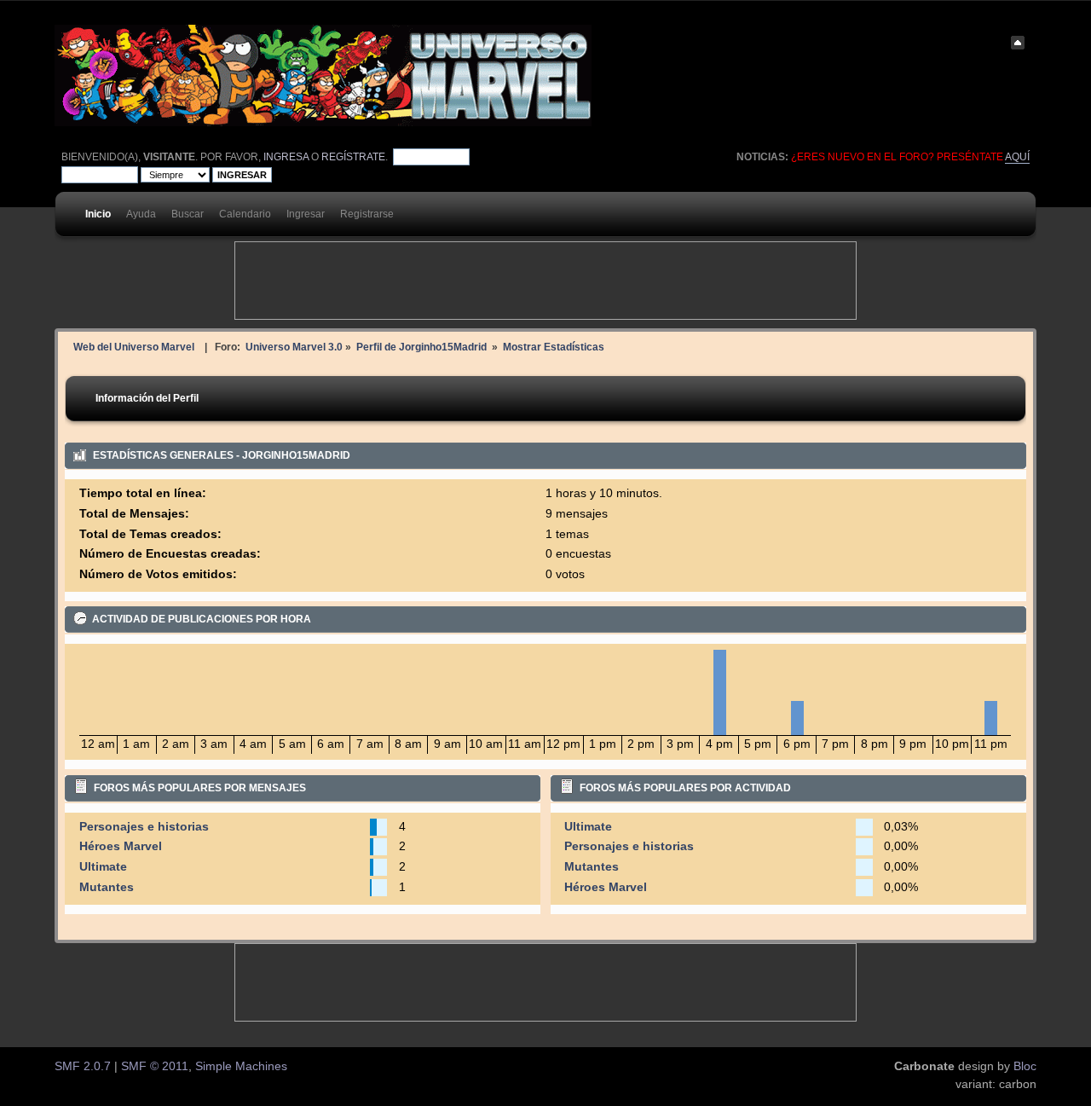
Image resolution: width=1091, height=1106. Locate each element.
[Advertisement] (545, 280)
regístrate (353, 157)
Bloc (1024, 1066)
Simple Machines (241, 1066)
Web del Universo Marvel (133, 346)
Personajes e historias (144, 826)
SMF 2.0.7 (83, 1066)
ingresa (286, 157)
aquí (1017, 157)
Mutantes (106, 887)
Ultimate (103, 866)
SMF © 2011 (154, 1066)
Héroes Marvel (120, 846)
